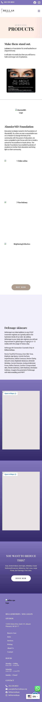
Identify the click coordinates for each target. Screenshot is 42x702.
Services (10, 641)
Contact (10, 652)
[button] (39, 11)
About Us (10, 648)
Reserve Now (11, 633)
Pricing (10, 644)
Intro (9, 637)
